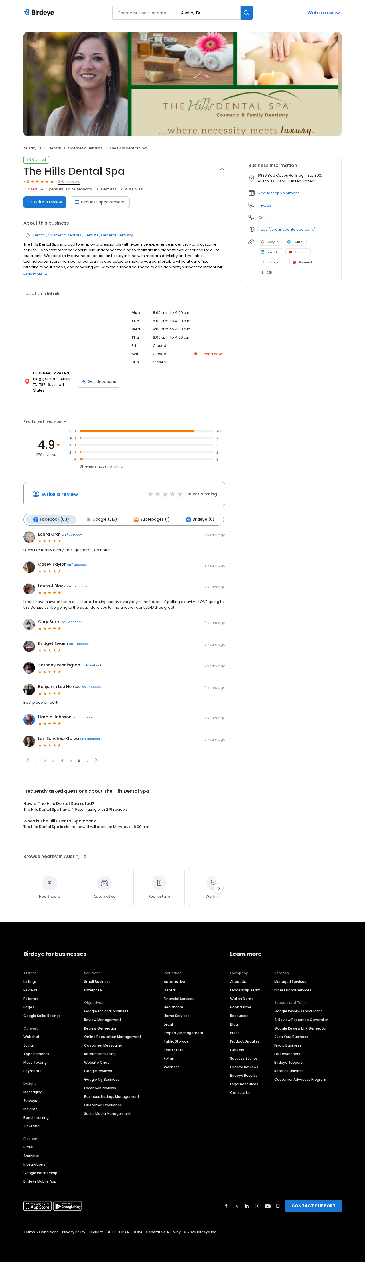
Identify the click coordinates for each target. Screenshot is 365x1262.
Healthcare (173, 1007)
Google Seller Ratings (42, 1015)
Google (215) (104, 519)
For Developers (287, 1053)
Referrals (31, 998)
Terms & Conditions (41, 1232)
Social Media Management (107, 1113)
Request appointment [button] (278, 193)
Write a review (323, 12)
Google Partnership (40, 1172)
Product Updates (245, 1041)
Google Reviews (98, 1071)
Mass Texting (35, 1062)
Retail (169, 1058)
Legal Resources (244, 1084)
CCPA (137, 1232)
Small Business (97, 981)
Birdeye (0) (203, 519)
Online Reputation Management (112, 1036)
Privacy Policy (73, 1232)
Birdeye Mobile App (39, 1181)
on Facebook (72, 534)
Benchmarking (36, 1117)
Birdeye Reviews (244, 1067)
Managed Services (290, 981)
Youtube (300, 252)
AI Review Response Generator (301, 1019)
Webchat (31, 1036)
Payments (32, 1071)
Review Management (102, 1019)
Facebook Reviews (100, 1088)
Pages (28, 1007)
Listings (30, 981)
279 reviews (69, 181)
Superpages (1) (154, 519)
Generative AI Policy (163, 1232)
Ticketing (31, 1126)
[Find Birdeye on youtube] (268, 1206)
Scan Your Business (291, 1036)
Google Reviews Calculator (298, 1011)
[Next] (218, 888)
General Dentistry (117, 235)
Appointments (36, 1053)
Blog (234, 1024)
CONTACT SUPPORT (313, 1206)
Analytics (31, 1155)
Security (96, 1232)
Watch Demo (242, 998)
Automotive (174, 981)
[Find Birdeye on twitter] (236, 1206)
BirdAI (28, 1147)
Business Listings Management (111, 1096)
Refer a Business (288, 1071)
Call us (264, 217)
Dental (54, 148)
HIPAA (124, 1232)
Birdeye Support (288, 1062)
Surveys (30, 1100)
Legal (168, 1024)
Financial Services (179, 998)
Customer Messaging (103, 1045)
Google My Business (101, 1079)
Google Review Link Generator (300, 1028)
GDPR (111, 1232)
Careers (237, 1049)
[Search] (247, 13)
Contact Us (240, 1092)
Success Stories (244, 1058)
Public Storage (176, 1041)
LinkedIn (273, 252)
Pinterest (305, 262)
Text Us (264, 205)
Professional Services (292, 990)
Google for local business (106, 1011)
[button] (28, 760)
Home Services (177, 1015)
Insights (30, 1109)
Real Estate (174, 1049)
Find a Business (287, 1045)
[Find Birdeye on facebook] (226, 1206)
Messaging (32, 1092)
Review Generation (100, 1028)
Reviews (30, 990)
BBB (269, 272)
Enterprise (93, 990)
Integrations (34, 1164)
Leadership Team (245, 990)
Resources (239, 1015)
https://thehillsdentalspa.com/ (286, 229)
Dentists (108, 189)
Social (28, 1045)
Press (235, 1032)
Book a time (240, 1007)
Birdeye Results (243, 1075)
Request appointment (103, 202)
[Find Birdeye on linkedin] (246, 1206)
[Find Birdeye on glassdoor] (278, 1206)
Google (272, 242)
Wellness (172, 1067)
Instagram (275, 262)
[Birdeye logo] (39, 13)
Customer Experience (103, 1105)
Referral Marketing (100, 1053)
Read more (32, 274)
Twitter (298, 242)
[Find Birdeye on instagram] (257, 1206)
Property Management (184, 1032)
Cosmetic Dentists (85, 148)
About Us (238, 981)
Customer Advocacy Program (300, 1079)
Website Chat (96, 1062)
